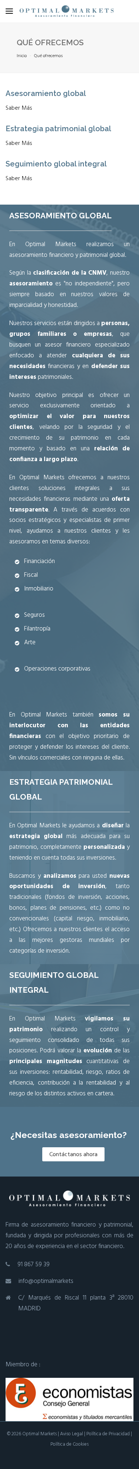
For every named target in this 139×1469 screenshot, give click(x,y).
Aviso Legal (71, 1434)
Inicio (22, 56)
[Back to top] (126, 1456)
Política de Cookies (69, 1444)
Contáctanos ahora (73, 1154)
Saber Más (19, 108)
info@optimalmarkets (46, 1281)
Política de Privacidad (108, 1434)
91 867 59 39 (33, 1265)
